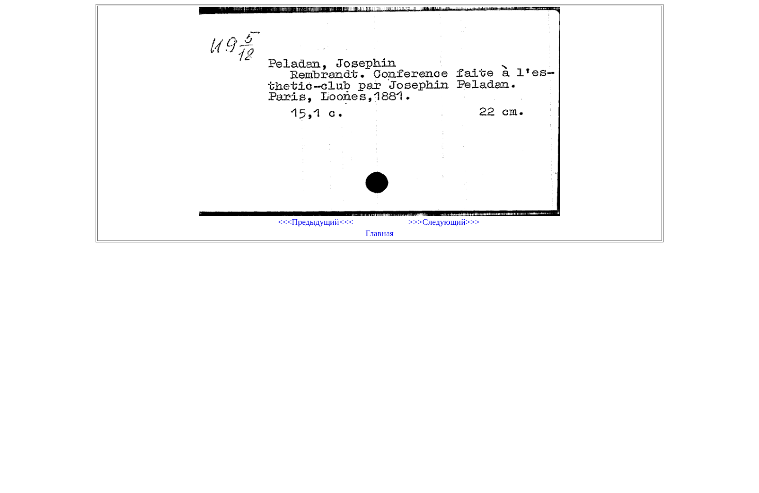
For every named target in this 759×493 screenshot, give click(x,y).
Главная (379, 233)
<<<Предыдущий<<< (315, 222)
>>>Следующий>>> (444, 222)
